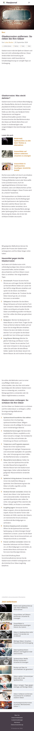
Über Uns (17, 715)
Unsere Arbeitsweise (17, 717)
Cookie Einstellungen (17, 720)
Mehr (29, 46)
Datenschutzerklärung (17, 724)
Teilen (22, 46)
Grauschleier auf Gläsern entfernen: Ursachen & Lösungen (22, 154)
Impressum (17, 722)
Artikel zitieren (7, 46)
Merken (16, 46)
